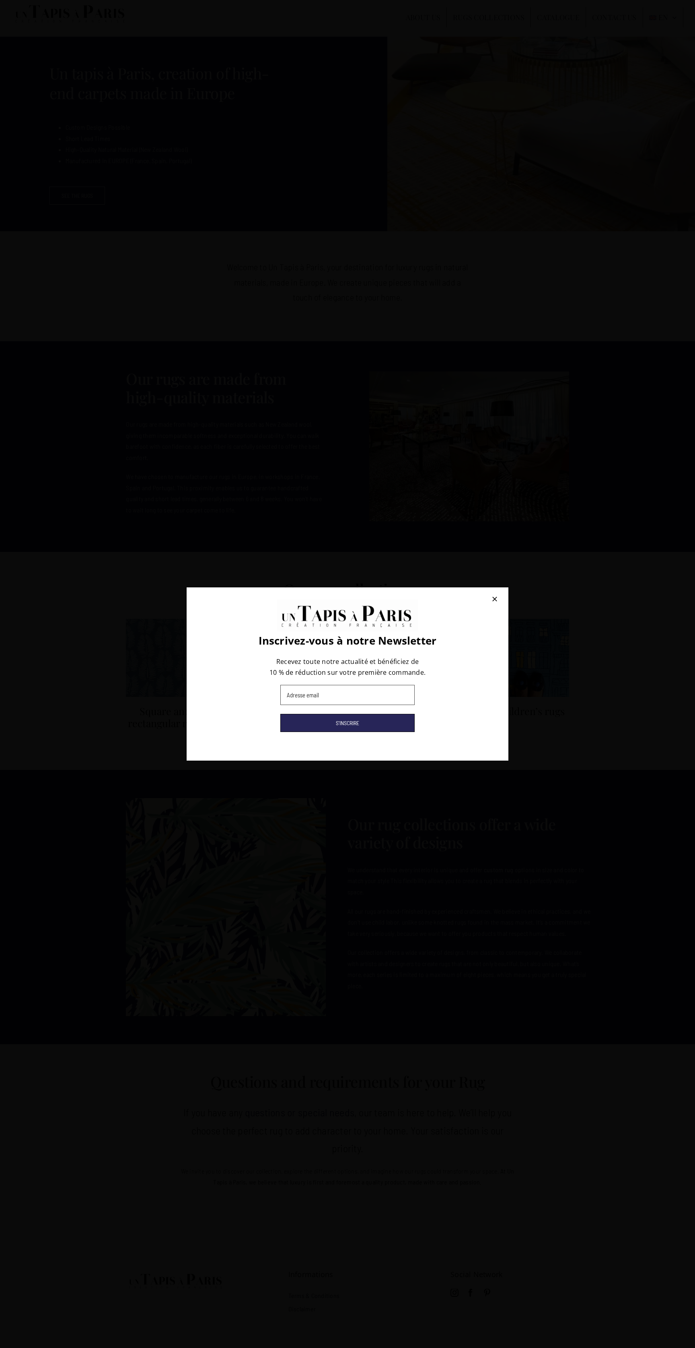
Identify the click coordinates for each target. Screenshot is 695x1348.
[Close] (494, 599)
